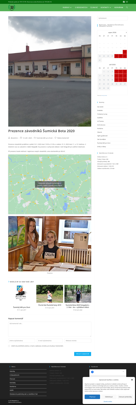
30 (108, 88)
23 (108, 84)
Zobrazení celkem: (102, 166)
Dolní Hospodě (32, 147)
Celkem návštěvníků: (103, 168)
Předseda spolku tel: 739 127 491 (17, 2)
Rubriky (12, 371)
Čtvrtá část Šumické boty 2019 (49, 305)
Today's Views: (101, 159)
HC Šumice (100, 121)
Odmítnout (109, 397)
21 (99, 84)
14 (99, 80)
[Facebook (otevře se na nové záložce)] (123, 2)
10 (112, 76)
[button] (132, 380)
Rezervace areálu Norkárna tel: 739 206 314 (39, 2)
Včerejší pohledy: (102, 161)
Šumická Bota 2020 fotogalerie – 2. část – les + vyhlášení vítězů (78, 306)
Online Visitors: (101, 157)
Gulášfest (100, 118)
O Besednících (14, 375)
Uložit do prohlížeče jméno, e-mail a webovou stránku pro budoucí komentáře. (37, 346)
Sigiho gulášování (102, 136)
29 (104, 88)
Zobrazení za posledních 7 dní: (106, 164)
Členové (12, 379)
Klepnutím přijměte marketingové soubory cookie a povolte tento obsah (49, 184)
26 (108, 56)
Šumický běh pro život (45, 138)
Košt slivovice (101, 125)
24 (99, 56)
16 (108, 80)
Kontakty (13, 383)
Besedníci (14, 138)
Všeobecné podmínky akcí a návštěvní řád (24, 394)
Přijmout (92, 397)
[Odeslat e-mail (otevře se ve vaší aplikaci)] (126, 2)
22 (104, 84)
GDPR (11, 390)
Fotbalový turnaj (102, 114)
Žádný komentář (63, 138)
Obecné (99, 132)
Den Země (100, 107)
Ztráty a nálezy (101, 146)
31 (99, 60)
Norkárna (100, 128)
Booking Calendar (104, 95)
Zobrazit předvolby (125, 397)
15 (104, 80)
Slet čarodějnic (101, 139)
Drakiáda (100, 110)
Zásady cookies (108, 401)
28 (99, 88)
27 (112, 56)
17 (112, 80)
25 (104, 56)
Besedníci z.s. (15, 400)
